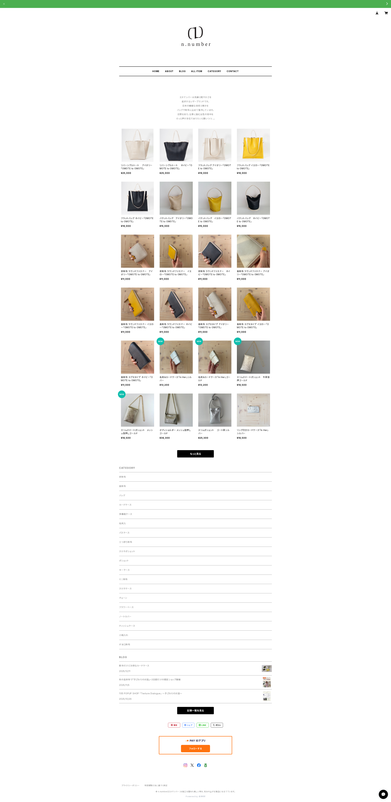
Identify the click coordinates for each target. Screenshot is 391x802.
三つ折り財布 (125, 542)
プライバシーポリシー (131, 785)
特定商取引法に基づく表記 (155, 785)
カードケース (125, 504)
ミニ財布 (123, 579)
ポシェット (124, 560)
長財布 (122, 486)
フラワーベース (126, 607)
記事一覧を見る (195, 710)
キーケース (124, 570)
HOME (155, 71)
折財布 (122, 476)
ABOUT (169, 71)
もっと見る (195, 453)
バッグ (122, 495)
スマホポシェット (127, 551)
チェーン (123, 598)
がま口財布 (124, 644)
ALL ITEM (196, 71)
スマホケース (125, 588)
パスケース (124, 532)
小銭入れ (123, 635)
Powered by (192, 796)
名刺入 (122, 523)
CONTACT (233, 71)
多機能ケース (125, 514)
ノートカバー (125, 616)
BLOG (182, 71)
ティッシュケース (127, 625)
